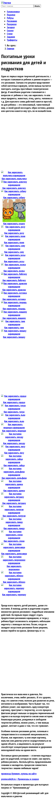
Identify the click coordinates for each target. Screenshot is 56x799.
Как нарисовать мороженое (14, 568)
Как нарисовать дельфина (14, 478)
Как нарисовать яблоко (14, 582)
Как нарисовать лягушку (14, 503)
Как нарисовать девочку (14, 188)
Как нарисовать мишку (14, 337)
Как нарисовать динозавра (14, 553)
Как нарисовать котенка (14, 299)
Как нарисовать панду (14, 528)
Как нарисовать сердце (14, 402)
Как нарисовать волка (14, 270)
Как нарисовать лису (14, 452)
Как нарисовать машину (14, 318)
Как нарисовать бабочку (14, 280)
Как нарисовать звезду (14, 443)
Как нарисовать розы (14, 261)
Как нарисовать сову (14, 252)
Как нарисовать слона (14, 541)
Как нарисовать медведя (14, 430)
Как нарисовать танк (14, 327)
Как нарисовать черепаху (14, 594)
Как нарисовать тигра (14, 411)
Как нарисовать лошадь (14, 308)
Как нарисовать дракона (14, 289)
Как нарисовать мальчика (14, 178)
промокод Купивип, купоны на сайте (18, 773)
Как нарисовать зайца (14, 465)
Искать (37, 6)
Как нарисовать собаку (14, 197)
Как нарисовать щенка (14, 490)
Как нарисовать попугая (14, 515)
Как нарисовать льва (14, 421)
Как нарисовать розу (14, 233)
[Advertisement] (28, 143)
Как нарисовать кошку (14, 223)
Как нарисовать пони (14, 242)
